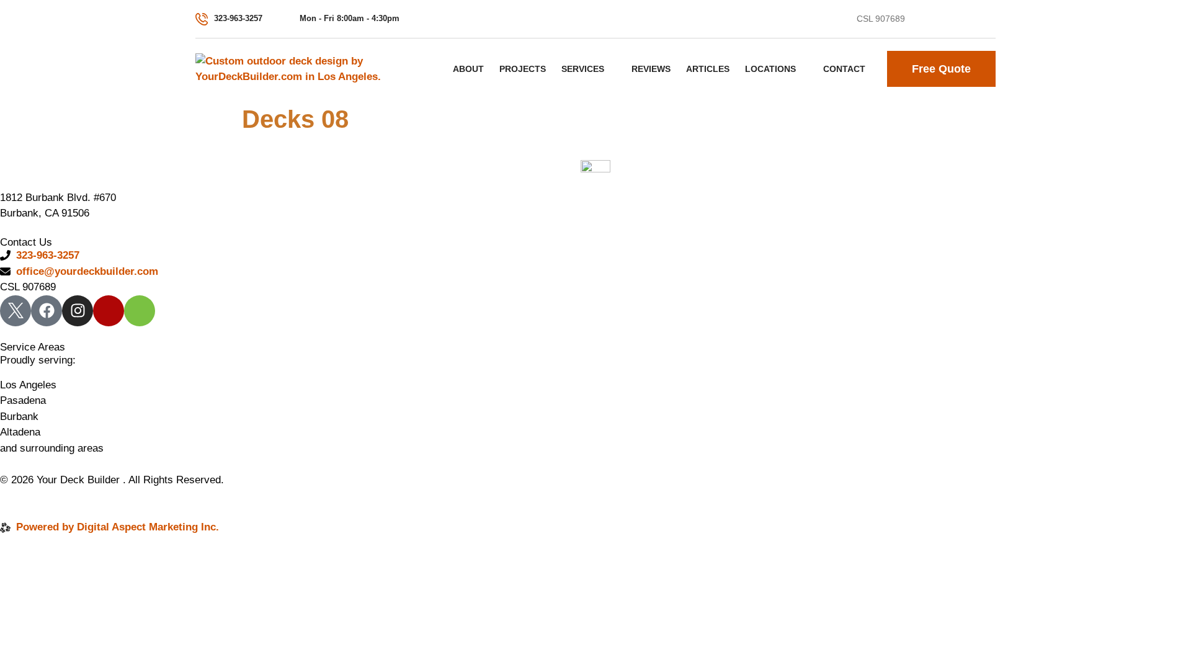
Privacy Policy (35, 495)
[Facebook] (943, 19)
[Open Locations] (803, 69)
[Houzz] (139, 310)
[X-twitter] (920, 19)
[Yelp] (989, 19)
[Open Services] (611, 69)
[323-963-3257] (201, 19)
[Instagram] (966, 19)
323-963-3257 (238, 18)
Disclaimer (105, 495)
